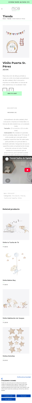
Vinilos (20, 198)
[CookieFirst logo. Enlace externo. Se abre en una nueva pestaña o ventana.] (2, 379)
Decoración (16, 196)
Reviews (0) (12, 112)
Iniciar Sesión (14, 2)
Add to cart (12, 93)
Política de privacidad (24, 377)
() (28, 2)
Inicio (4, 18)
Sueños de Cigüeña (10, 198)
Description (12, 108)
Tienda (9, 18)
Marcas (22, 196)
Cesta (24, 2)
